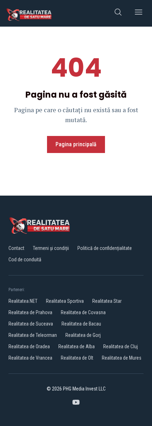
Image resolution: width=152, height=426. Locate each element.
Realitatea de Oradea (29, 346)
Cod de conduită (24, 259)
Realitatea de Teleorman (32, 335)
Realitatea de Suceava (30, 324)
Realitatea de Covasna (83, 312)
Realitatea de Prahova (30, 312)
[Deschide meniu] (138, 13)
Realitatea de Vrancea (30, 358)
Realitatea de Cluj (120, 346)
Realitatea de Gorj (83, 335)
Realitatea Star (107, 301)
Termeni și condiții (51, 248)
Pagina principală (76, 144)
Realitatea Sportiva (65, 301)
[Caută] (118, 13)
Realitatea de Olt (77, 358)
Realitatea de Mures (121, 358)
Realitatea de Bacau (81, 324)
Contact (16, 248)
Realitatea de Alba (76, 346)
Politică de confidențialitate (104, 248)
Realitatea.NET (22, 301)
